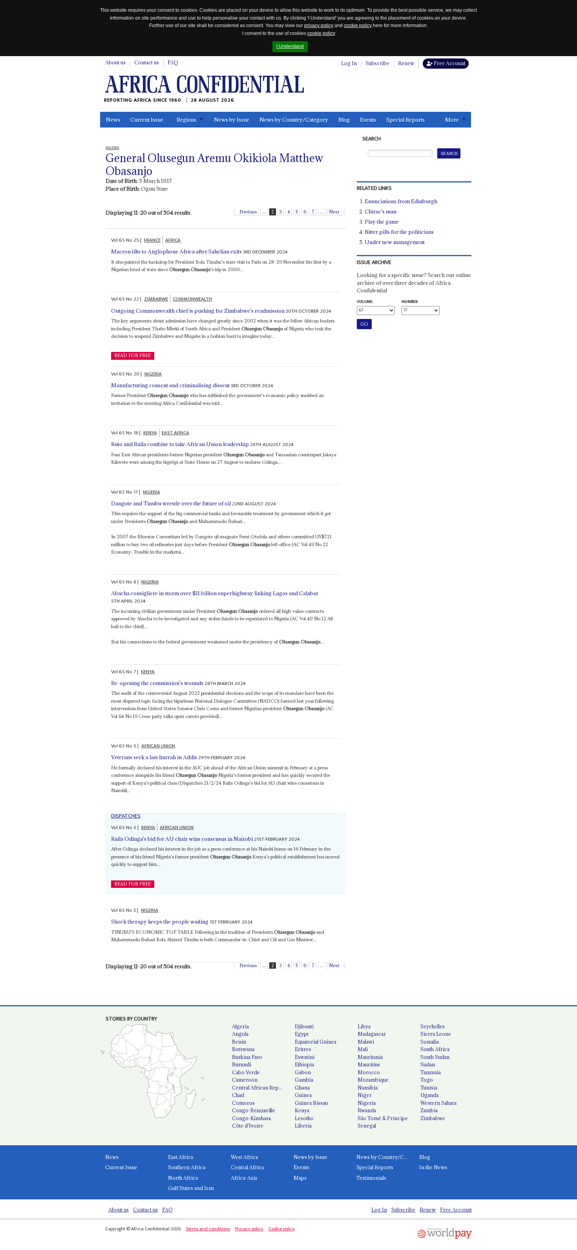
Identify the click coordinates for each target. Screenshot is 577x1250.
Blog (344, 119)
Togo (426, 1080)
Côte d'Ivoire (247, 1125)
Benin (239, 1042)
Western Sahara (438, 1103)
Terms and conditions (208, 1229)
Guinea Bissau (311, 1103)
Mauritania (370, 1057)
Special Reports (405, 119)
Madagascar (372, 1034)
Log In (349, 63)
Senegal (367, 1125)
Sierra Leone (435, 1034)
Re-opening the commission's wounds (157, 683)
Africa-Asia (244, 1178)
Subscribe (377, 63)
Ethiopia (304, 1064)
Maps (300, 1178)
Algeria (240, 1026)
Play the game (382, 221)
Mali (363, 1049)
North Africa (183, 1178)
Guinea (303, 1095)
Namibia (368, 1087)
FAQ (173, 62)
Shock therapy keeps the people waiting (159, 921)
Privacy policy (249, 1229)
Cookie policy (281, 1229)
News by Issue (231, 119)
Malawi (366, 1042)
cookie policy (358, 25)
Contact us (146, 62)
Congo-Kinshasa (251, 1118)
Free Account (449, 63)
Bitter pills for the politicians (399, 231)
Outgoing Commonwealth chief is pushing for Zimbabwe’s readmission (198, 310)
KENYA (150, 432)
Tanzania (430, 1072)
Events (368, 119)
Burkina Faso (247, 1057)
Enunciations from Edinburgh (401, 201)
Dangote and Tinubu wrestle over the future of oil (171, 503)
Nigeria (367, 1103)
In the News (433, 1167)
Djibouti (304, 1026)
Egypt (302, 1034)
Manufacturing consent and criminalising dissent (170, 385)
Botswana (243, 1049)
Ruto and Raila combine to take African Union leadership (180, 444)
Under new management (395, 242)
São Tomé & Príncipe (383, 1118)
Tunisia (428, 1087)
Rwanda (367, 1110)
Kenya (302, 1110)
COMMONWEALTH (192, 299)
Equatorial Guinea (315, 1042)
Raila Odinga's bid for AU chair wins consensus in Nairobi (182, 838)
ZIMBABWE (156, 299)
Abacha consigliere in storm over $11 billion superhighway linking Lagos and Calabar (214, 593)
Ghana (302, 1087)
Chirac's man (380, 211)
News (113, 119)
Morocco (369, 1072)
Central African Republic (260, 1087)
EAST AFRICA (175, 432)
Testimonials (371, 1178)
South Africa (434, 1049)
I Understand (290, 46)
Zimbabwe (432, 1118)
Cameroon (244, 1080)
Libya (364, 1026)
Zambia (429, 1110)
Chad (238, 1095)
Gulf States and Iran (191, 1188)
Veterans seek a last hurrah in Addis (154, 757)
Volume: (365, 301)
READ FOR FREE (132, 355)
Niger (365, 1095)
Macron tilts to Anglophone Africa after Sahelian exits (176, 251)
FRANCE (152, 240)
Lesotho (304, 1118)
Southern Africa (186, 1167)
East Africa (180, 1157)
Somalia (429, 1042)
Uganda (429, 1095)
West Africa (244, 1157)
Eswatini (304, 1057)
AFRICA (173, 240)
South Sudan (434, 1057)
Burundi (241, 1064)
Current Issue (146, 119)
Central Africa (247, 1167)
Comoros (243, 1103)
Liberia (303, 1125)
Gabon (303, 1072)
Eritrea (303, 1049)
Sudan (427, 1064)
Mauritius (369, 1064)
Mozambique (373, 1080)
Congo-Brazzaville (253, 1110)
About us (115, 62)
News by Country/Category (293, 119)
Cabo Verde (246, 1072)
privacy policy (318, 25)
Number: (410, 301)
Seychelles (432, 1026)
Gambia (304, 1080)
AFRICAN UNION (158, 746)
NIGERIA (153, 374)
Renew (406, 63)
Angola (240, 1034)
